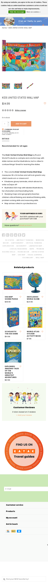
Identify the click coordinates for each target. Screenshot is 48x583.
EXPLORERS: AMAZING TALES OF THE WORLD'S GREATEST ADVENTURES (12, 372)
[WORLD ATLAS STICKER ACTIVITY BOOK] (35, 317)
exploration (8, 246)
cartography (17, 243)
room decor (23, 252)
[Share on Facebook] (3, 235)
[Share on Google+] (7, 235)
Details (5, 139)
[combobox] (24, 579)
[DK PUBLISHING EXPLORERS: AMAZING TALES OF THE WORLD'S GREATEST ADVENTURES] (13, 352)
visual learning (35, 255)
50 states (9, 240)
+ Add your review (24, 415)
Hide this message (17, 12)
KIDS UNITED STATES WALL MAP (20, 28)
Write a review (20, 110)
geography (21, 246)
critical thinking (34, 243)
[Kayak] (24, 451)
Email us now (25, 225)
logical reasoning (18, 249)
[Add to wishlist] (45, 103)
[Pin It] (11, 235)
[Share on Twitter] (23, 235)
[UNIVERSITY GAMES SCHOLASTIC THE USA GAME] (13, 317)
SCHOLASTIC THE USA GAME (11, 333)
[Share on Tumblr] (19, 235)
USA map (21, 255)
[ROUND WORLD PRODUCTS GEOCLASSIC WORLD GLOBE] (35, 282)
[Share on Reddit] (15, 235)
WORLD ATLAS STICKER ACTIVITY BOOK (34, 334)
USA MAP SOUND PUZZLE (11, 298)
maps (32, 249)
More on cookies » (33, 12)
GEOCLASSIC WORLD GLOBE (33, 298)
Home (4, 28)
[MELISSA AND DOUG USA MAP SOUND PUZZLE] (13, 282)
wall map (40, 258)
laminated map (35, 246)
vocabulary (27, 258)
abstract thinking (25, 240)
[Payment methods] (8, 531)
